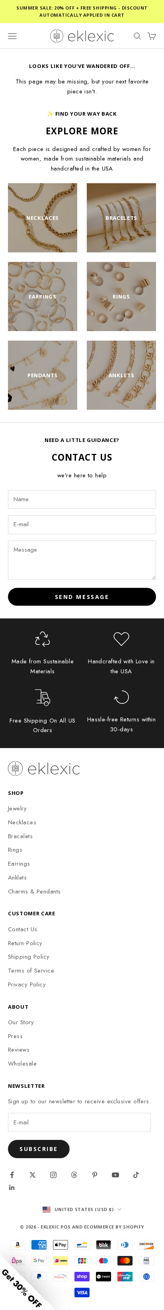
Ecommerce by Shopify (114, 1227)
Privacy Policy (27, 984)
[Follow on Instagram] (53, 1175)
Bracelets (20, 836)
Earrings (19, 863)
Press (15, 1036)
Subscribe (39, 1149)
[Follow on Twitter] (33, 1175)
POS (65, 1227)
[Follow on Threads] (74, 1175)
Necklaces (22, 822)
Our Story (21, 1022)
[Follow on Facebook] (12, 1175)
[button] (28, 1282)
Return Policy (25, 943)
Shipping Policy (29, 956)
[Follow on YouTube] (115, 1175)
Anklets (17, 877)
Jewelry (17, 808)
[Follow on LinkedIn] (12, 1188)
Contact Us (22, 929)
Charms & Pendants (34, 891)
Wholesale (22, 1063)
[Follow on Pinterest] (95, 1175)
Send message (82, 597)
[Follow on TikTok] (136, 1175)
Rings (15, 849)
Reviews (18, 1049)
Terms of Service (31, 970)
